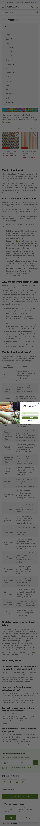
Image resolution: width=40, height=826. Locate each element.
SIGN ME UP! (30, 417)
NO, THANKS (30, 420)
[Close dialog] (39, 403)
